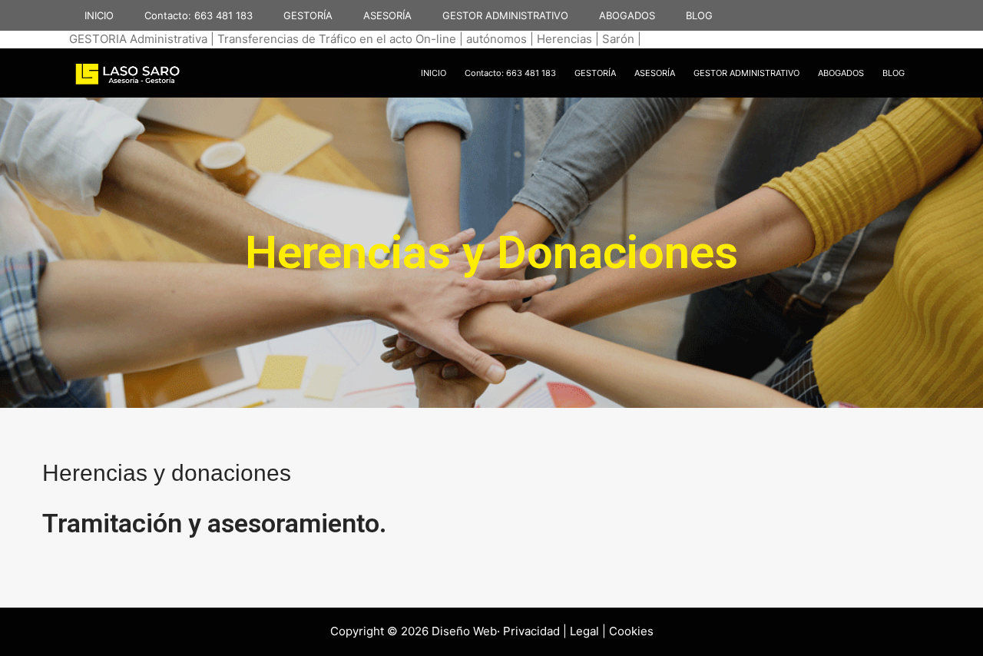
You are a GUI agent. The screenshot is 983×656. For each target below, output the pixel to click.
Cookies (631, 631)
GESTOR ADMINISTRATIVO (505, 15)
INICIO (99, 15)
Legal (584, 631)
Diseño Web (464, 631)
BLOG (699, 15)
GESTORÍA (308, 15)
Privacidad (531, 631)
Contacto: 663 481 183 (198, 15)
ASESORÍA (387, 15)
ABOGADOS (627, 15)
